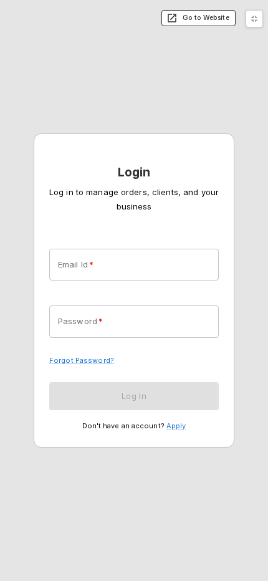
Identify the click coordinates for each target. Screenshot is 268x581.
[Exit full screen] (254, 18)
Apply (176, 425)
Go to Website (206, 18)
